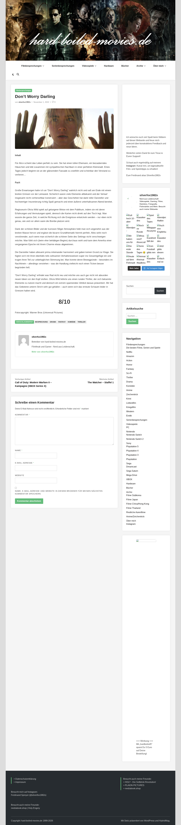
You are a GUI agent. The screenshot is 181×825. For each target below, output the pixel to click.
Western (130, 411)
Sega (128, 463)
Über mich (158, 66)
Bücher (125, 66)
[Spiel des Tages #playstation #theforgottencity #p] (151, 218)
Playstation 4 (132, 451)
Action (129, 360)
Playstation (131, 459)
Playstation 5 (132, 446)
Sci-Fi (129, 373)
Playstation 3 (132, 455)
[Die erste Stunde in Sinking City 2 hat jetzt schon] (130, 249)
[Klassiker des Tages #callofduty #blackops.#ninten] (141, 218)
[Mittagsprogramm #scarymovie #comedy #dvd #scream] (151, 228)
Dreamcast (131, 467)
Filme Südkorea (133, 495)
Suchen (130, 286)
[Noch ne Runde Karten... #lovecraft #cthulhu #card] (141, 228)
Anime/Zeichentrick (135, 516)
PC (127, 427)
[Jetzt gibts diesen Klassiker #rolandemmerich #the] (161, 249)
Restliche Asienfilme (135, 512)
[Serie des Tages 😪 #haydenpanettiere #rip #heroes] (141, 249)
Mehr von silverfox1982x (43, 352)
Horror (129, 365)
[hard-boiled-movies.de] (90, 30)
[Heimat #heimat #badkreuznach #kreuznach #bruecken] (141, 259)
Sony (128, 443)
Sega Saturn (132, 471)
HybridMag (164, 821)
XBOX (129, 479)
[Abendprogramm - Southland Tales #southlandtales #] (130, 228)
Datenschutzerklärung (25, 779)
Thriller (81, 322)
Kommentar (22, 415)
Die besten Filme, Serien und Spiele (143, 348)
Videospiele (88, 66)
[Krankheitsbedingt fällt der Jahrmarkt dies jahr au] (151, 238)
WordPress (149, 821)
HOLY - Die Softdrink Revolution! (140, 782)
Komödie (71, 322)
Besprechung (41, 322)
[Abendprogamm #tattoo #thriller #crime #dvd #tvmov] (161, 218)
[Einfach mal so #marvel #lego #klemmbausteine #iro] (161, 259)
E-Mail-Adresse (24, 463)
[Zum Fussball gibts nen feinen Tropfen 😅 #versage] (151, 249)
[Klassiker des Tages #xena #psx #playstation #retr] (151, 259)
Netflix (129, 352)
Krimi (128, 399)
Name (18, 450)
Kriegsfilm (131, 407)
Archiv (139, 66)
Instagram (131, 166)
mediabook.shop (19, 808)
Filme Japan (132, 499)
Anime (129, 390)
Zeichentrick (132, 394)
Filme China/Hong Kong (137, 504)
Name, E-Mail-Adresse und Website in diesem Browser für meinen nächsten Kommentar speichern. (59, 492)
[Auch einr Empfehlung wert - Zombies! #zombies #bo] (161, 228)
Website (19, 475)
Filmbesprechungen (31, 66)
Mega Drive (131, 475)
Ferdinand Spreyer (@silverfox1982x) (28, 795)
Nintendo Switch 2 (135, 439)
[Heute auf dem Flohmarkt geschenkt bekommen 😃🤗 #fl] (130, 259)
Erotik (129, 416)
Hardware (109, 66)
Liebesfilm (131, 403)
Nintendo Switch (134, 435)
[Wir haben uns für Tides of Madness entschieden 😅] (130, 238)
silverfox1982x (25, 102)
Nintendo (130, 431)
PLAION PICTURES (134, 785)
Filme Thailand (133, 508)
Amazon (130, 356)
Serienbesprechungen (63, 66)
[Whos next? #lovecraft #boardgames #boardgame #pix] (141, 238)
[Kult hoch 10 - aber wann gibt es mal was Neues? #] (130, 218)
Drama (53, 322)
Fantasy (62, 322)
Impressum (20, 782)
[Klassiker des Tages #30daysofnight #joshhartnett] (161, 238)
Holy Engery (34, 808)
